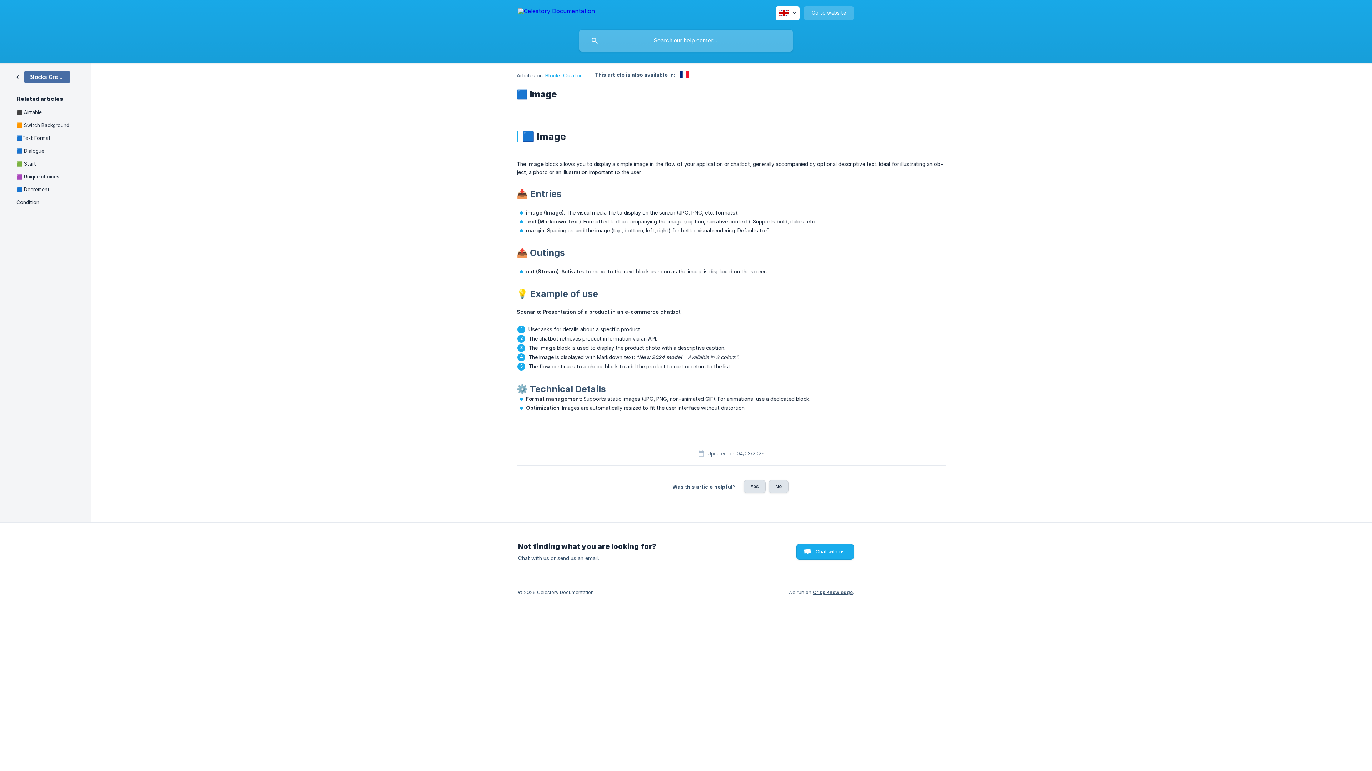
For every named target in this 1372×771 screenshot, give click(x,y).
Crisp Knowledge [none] (833, 592)
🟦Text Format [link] (33, 138)
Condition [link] (27, 202)
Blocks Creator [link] (563, 75)
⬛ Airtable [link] (29, 112)
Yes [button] (754, 486)
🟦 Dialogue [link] (30, 151)
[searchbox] (686, 41)
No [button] (778, 486)
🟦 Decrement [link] (33, 189)
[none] (556, 12)
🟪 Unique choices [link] (37, 177)
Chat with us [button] (830, 551)
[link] (43, 76)
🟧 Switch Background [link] (42, 125)
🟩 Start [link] (26, 164)
